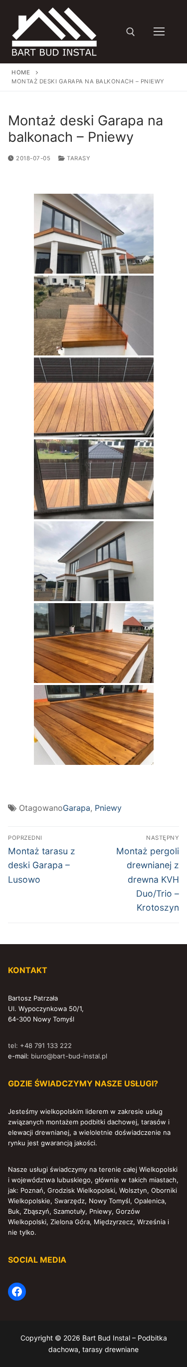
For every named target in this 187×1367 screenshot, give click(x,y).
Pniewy (108, 808)
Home (20, 72)
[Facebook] (17, 1292)
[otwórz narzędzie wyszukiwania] (130, 31)
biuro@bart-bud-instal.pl (69, 1056)
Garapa (76, 808)
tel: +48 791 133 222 (40, 1045)
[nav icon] (159, 31)
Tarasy (77, 158)
